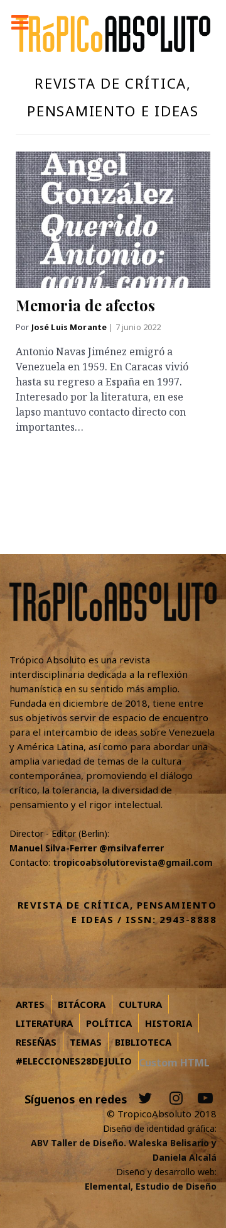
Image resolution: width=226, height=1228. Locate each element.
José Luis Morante (70, 327)
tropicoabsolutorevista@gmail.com (133, 862)
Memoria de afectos (85, 305)
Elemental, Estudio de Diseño (151, 1186)
